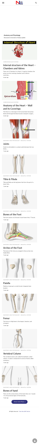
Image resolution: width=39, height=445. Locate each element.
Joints (6, 144)
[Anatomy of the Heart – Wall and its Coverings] (19, 90)
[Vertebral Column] (19, 338)
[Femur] (19, 303)
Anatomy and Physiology (11, 140)
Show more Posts (19, 402)
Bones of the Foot (12, 214)
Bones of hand (10, 391)
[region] (19, 16)
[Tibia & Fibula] (19, 164)
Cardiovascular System (10, 61)
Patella (6, 283)
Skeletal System (26, 140)
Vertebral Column (12, 354)
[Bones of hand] (19, 375)
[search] (36, 3)
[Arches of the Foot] (19, 232)
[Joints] (19, 128)
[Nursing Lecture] (19, 3)
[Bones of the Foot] (19, 199)
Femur (6, 318)
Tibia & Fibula (10, 179)
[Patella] (19, 268)
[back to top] (34, 440)
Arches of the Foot (12, 248)
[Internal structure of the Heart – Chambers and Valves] (19, 50)
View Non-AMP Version (24, 411)
